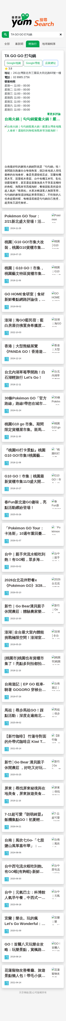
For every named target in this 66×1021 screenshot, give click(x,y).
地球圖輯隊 (49, 43)
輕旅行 (33, 43)
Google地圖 (14, 63)
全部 (7, 43)
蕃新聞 (19, 43)
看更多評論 (54, 114)
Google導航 (33, 63)
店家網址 (50, 63)
